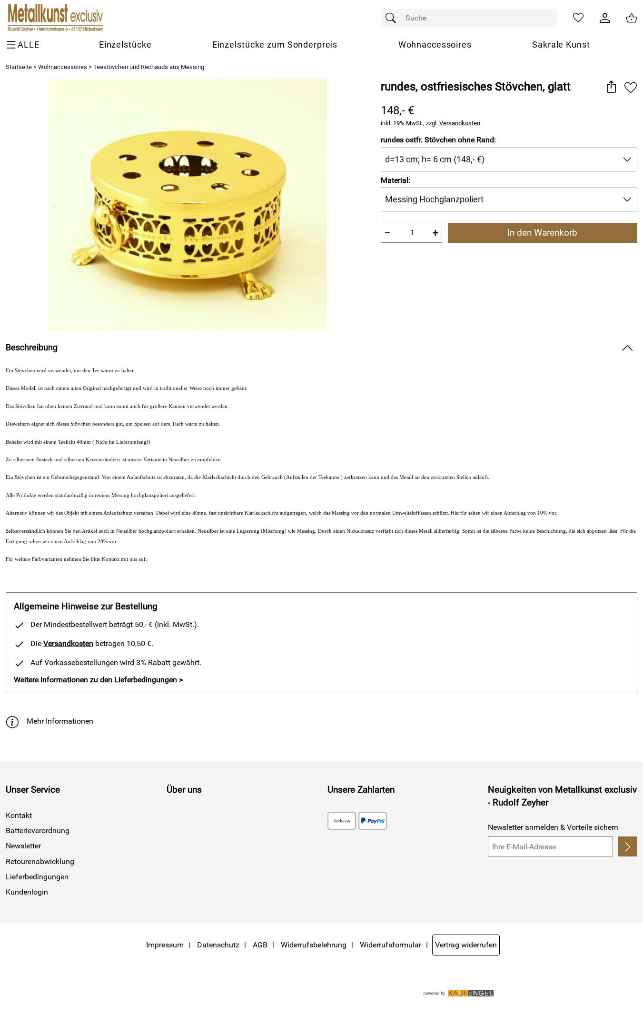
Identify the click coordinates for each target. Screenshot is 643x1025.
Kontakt (19, 815)
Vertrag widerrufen (466, 944)
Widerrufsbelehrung (313, 944)
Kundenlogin (27, 891)
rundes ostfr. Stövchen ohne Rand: (438, 139)
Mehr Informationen (60, 721)
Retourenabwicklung (40, 861)
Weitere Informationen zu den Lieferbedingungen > (98, 679)
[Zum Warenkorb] (631, 18)
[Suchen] (393, 18)
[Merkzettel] (578, 18)
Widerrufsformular (390, 944)
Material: (395, 180)
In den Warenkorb (542, 232)
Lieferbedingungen (37, 876)
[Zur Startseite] (54, 18)
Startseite (19, 66)
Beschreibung (32, 347)
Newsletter (23, 845)
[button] (611, 87)
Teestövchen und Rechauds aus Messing (148, 66)
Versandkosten (459, 123)
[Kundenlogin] (605, 18)
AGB (260, 944)
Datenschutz (218, 944)
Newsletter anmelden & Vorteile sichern (553, 827)
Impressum (165, 944)
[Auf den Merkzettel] (630, 87)
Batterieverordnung (37, 830)
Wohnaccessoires (62, 66)
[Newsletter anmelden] (627, 846)
